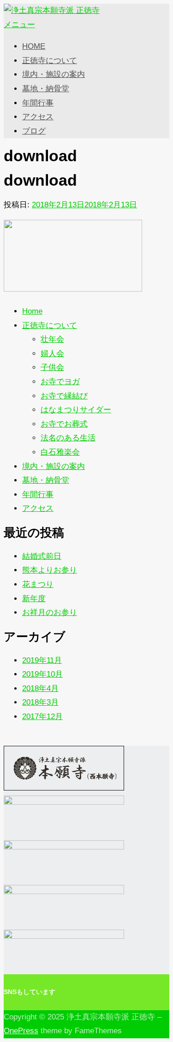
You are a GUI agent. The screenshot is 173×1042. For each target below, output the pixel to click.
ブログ (34, 131)
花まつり (38, 584)
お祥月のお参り (49, 612)
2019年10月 (42, 674)
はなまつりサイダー (76, 409)
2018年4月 (40, 688)
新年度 (34, 598)
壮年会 (52, 339)
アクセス (38, 116)
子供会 (52, 367)
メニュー (19, 24)
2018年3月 (40, 702)
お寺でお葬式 (64, 424)
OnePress (21, 1030)
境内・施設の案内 (53, 74)
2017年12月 (42, 716)
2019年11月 (42, 660)
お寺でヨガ (60, 381)
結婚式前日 (41, 556)
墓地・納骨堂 (45, 88)
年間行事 (38, 103)
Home (32, 311)
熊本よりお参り (49, 570)
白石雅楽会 (60, 452)
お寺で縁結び (64, 396)
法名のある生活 (68, 437)
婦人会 (52, 353)
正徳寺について (49, 60)
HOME (33, 46)
